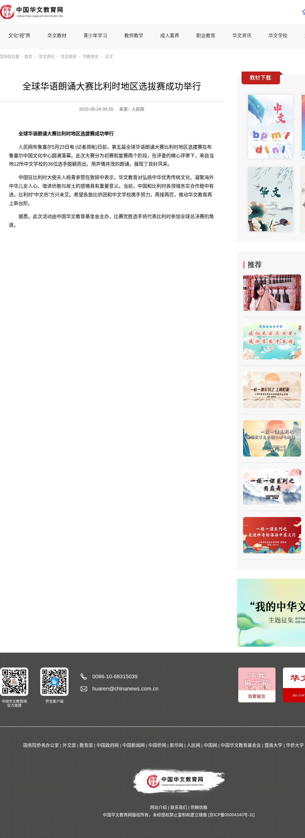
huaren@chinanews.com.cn (125, 689)
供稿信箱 (199, 807)
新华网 (176, 745)
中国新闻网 (133, 745)
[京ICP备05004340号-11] (231, 814)
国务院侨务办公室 (41, 745)
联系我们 (178, 807)
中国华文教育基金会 (241, 745)
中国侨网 (157, 745)
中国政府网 (108, 745)
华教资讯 (90, 56)
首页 (28, 56)
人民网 (193, 745)
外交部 (69, 745)
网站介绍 (158, 807)
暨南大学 (273, 745)
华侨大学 (295, 745)
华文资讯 (46, 56)
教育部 (86, 745)
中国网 (210, 745)
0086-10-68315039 (115, 676)
